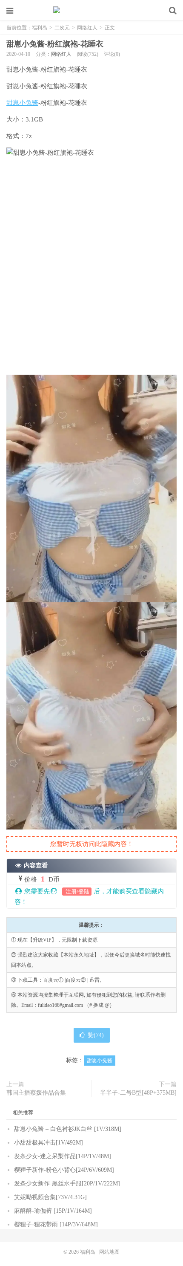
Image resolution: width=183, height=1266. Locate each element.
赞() (96, 1035)
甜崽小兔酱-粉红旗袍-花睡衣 (54, 44)
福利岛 (91, 10)
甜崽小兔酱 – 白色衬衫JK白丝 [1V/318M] (67, 1129)
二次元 (62, 28)
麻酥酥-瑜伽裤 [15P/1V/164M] (53, 1211)
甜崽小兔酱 (22, 102)
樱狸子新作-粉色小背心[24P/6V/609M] (64, 1170)
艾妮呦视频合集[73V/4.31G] (50, 1197)
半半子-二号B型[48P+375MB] (138, 1093)
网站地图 (109, 1252)
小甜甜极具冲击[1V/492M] (48, 1142)
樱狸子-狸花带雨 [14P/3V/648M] (56, 1224)
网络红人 (87, 28)
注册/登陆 (76, 891)
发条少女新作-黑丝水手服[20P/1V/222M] (67, 1183)
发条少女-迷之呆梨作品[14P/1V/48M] (62, 1156)
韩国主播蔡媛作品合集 (36, 1093)
